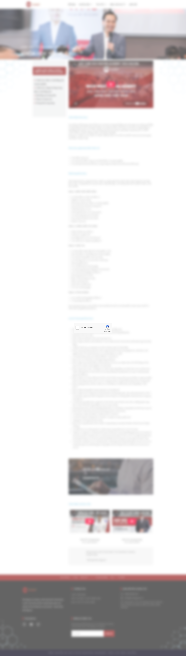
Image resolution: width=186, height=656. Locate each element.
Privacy (105, 331)
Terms (109, 331)
